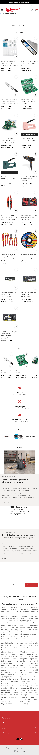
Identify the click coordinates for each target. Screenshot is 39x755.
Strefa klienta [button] (7, 728)
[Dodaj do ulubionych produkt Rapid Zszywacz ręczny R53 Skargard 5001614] (16, 154)
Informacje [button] (6, 733)
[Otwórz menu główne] (2, 10)
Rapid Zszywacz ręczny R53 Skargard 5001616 (28, 139)
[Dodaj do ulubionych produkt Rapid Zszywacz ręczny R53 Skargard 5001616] (35, 115)
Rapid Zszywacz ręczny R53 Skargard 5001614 (9, 178)
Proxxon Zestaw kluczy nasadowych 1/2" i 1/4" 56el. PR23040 (28, 294)
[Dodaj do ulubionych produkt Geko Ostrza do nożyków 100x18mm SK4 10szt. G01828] (35, 38)
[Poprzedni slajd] (1, 25)
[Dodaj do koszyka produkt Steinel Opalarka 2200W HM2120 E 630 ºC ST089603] (35, 172)
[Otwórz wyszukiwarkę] (28, 10)
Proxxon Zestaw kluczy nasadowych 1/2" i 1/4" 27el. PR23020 (9, 294)
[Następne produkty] (34, 358)
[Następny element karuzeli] (36, 436)
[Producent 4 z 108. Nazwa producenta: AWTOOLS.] (6, 436)
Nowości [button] (19, 348)
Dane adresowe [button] (8, 718)
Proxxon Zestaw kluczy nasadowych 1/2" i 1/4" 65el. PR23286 (9, 333)
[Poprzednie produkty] (4, 358)
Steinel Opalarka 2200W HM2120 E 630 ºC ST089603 (29, 179)
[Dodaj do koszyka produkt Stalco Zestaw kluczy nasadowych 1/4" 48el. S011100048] (35, 95)
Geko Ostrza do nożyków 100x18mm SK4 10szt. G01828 (29, 63)
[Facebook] (17, 739)
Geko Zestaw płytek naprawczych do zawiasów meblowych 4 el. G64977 (9, 63)
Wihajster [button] (5, 723)
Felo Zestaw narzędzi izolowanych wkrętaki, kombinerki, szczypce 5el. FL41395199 (8, 256)
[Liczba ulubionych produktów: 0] (32, 10)
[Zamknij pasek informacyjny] (37, 2)
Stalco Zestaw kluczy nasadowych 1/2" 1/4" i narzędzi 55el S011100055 (9, 140)
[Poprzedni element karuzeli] (2, 436)
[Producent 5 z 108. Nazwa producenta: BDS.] (18, 436)
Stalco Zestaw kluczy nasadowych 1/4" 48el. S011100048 (28, 102)
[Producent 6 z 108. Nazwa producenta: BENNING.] (30, 436)
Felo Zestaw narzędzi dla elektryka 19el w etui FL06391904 (29, 217)
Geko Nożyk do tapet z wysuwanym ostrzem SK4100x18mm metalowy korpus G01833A (9, 102)
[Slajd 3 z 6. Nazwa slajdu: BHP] (19, 18)
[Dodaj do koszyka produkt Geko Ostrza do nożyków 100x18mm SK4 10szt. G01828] (35, 56)
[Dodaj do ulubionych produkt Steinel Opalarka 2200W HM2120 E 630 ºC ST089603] (35, 154)
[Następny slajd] (38, 25)
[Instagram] (21, 739)
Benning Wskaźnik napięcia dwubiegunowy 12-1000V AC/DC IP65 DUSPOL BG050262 (9, 217)
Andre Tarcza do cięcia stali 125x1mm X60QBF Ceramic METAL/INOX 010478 (28, 256)
